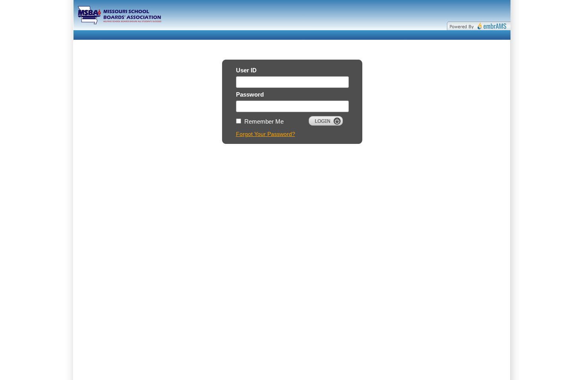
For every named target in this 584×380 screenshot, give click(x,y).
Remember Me (264, 121)
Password (250, 94)
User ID (246, 70)
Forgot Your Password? (265, 134)
